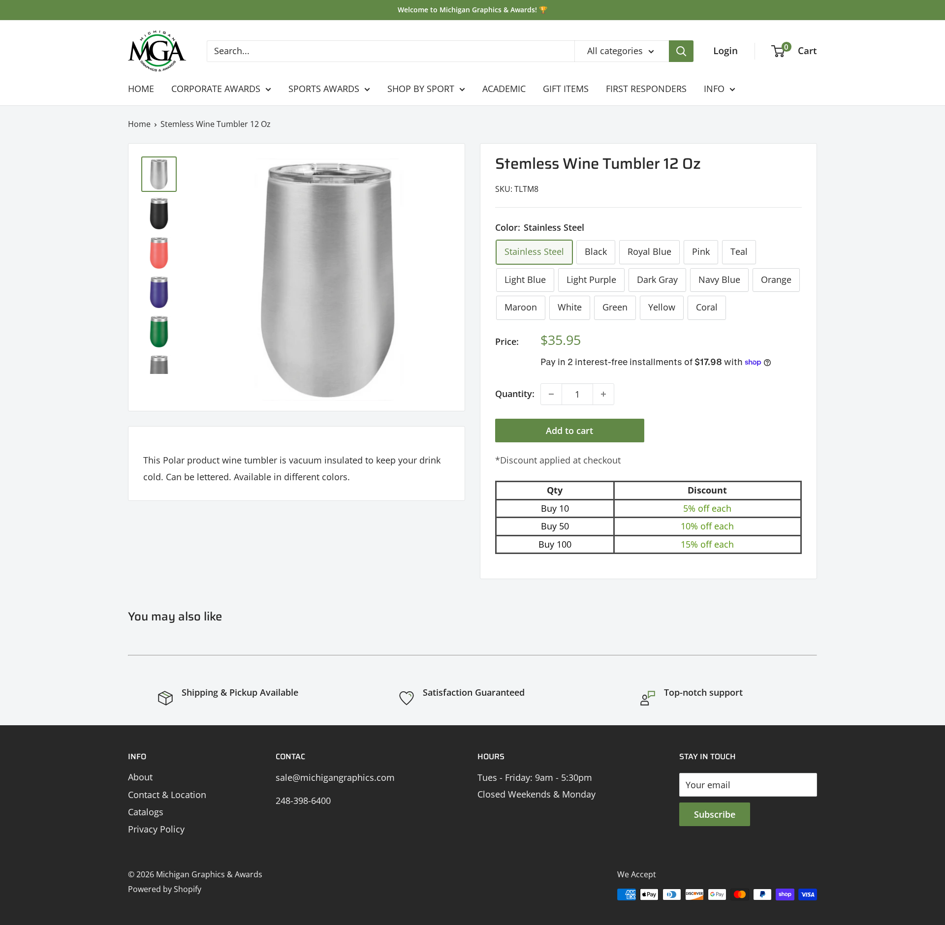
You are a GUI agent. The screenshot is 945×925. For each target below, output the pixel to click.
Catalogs (145, 812)
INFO (714, 88)
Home (139, 124)
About (140, 777)
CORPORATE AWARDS (215, 88)
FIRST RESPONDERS (646, 88)
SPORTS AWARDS (323, 88)
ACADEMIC (504, 88)
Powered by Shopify (164, 889)
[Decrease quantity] (551, 394)
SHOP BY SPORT (420, 88)
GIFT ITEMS (566, 88)
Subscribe (714, 814)
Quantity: (515, 394)
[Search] (681, 51)
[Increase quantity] (603, 394)
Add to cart (569, 430)
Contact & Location (167, 795)
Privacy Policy (156, 829)
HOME (141, 88)
